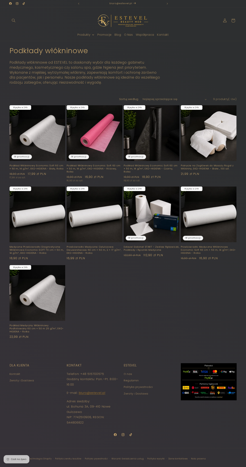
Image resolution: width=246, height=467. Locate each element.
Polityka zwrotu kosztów (68, 458)
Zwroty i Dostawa (22, 380)
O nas (128, 374)
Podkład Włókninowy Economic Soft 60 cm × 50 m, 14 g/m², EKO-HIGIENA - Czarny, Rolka (151, 168)
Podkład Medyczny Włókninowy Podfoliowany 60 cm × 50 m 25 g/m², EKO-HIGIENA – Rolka (37, 328)
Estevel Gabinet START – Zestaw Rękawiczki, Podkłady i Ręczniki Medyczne (151, 248)
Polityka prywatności (138, 387)
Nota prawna (198, 458)
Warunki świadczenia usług (127, 458)
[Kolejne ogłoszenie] (167, 3)
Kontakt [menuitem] (163, 35)
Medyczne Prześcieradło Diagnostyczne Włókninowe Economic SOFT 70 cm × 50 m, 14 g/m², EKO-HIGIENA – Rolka (37, 250)
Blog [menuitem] (118, 35)
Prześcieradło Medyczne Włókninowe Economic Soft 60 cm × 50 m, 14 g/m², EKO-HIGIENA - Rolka (208, 250)
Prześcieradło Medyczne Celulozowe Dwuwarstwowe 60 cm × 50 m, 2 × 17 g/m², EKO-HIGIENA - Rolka (94, 250)
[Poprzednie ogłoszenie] (79, 3)
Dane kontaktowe (178, 458)
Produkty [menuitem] (84, 35)
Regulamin (131, 380)
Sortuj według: (129, 99)
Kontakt (15, 374)
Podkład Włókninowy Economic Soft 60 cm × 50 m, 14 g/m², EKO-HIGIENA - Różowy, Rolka (93, 168)
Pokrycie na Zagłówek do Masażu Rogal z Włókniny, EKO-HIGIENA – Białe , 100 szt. (207, 167)
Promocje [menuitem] (104, 35)
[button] (14, 20)
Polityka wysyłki (156, 458)
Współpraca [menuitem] (145, 35)
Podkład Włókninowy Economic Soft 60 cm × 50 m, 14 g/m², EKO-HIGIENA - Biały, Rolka (37, 167)
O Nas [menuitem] (128, 35)
